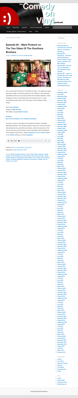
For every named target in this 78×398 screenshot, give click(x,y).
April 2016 (60, 236)
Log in (59, 378)
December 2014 (61, 268)
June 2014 (60, 280)
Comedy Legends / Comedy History (16, 31)
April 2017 (60, 212)
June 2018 (60, 184)
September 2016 (62, 226)
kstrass (8, 157)
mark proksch (20, 157)
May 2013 (60, 306)
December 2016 (61, 220)
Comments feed (62, 382)
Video (36, 31)
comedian (40, 154)
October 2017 (61, 200)
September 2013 (62, 298)
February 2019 (61, 168)
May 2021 (60, 114)
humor (33, 156)
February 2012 (61, 336)
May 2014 (60, 282)
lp (15, 157)
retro (34, 157)
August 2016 (61, 228)
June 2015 (60, 256)
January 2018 (61, 194)
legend (12, 157)
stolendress (19, 159)
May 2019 (60, 162)
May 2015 (60, 258)
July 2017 (60, 206)
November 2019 (61, 150)
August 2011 (61, 346)
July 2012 (60, 326)
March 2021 (60, 118)
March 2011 (60, 350)
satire (42, 157)
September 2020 (62, 130)
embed (59, 359)
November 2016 (61, 222)
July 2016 (60, 230)
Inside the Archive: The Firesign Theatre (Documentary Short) (64, 83)
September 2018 (62, 178)
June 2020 (60, 136)
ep (22, 156)
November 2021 (61, 102)
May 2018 (60, 186)
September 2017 (62, 202)
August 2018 (61, 180)
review (38, 157)
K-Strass (9, 116)
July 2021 (60, 110)
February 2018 (61, 192)
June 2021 (60, 112)
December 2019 (61, 148)
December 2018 (61, 172)
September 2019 (62, 154)
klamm (46, 156)
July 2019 (60, 158)
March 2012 (60, 334)
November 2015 (61, 246)
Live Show (60, 361)
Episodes (24, 27)
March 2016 (60, 238)
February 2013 (61, 312)
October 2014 (61, 272)
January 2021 (61, 122)
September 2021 (62, 106)
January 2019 (61, 170)
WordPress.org (61, 384)
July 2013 (60, 302)
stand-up (13, 159)
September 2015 (62, 250)
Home (8, 27)
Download (28, 147)
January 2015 (61, 266)
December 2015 (61, 244)
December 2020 (61, 124)
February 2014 (61, 288)
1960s (31, 154)
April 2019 (60, 164)
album (35, 154)
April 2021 (60, 116)
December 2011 (61, 340)
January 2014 (61, 290)
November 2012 (61, 318)
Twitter (12, 135)
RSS (25, 150)
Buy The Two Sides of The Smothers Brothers (21, 119)
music (26, 157)
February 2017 (61, 216)
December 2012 (61, 316)
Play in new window (18, 147)
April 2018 (60, 188)
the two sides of (33, 159)
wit (46, 159)
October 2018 (61, 176)
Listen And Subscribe (36, 27)
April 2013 (60, 308)
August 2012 (61, 324)
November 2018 (61, 174)
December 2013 (61, 292)
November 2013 (61, 294)
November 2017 (61, 198)
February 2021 (61, 120)
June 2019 (60, 160)
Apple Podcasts (18, 150)
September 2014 (62, 274)
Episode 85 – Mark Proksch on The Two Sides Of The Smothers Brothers (24, 48)
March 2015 (60, 262)
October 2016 (61, 224)
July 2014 (60, 278)
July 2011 (60, 348)
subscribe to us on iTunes (36, 132)
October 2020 (61, 128)
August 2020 (61, 132)
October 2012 (61, 320)
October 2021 (61, 104)
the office (26, 159)
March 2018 (60, 190)
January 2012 (61, 338)
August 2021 (61, 108)
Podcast (23, 154)
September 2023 (62, 96)
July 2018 (60, 182)
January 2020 (61, 146)
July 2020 (60, 134)
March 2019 (60, 166)
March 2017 (60, 214)
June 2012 (60, 328)
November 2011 (61, 342)
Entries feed (60, 380)
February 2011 (61, 352)
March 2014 (60, 286)
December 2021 (61, 100)
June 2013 (60, 304)
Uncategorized (61, 369)
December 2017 (61, 196)
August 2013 (61, 300)
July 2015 (60, 254)
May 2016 (60, 234)
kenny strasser (40, 156)
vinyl (44, 159)
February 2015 (61, 264)
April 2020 (60, 140)
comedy (46, 154)
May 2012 (60, 330)
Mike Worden (16, 109)
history (29, 156)
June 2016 (60, 232)
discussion (18, 156)
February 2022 (61, 98)
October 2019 (61, 152)
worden (8, 161)
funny (25, 156)
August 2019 (61, 156)
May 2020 (60, 138)
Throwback (60, 367)
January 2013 (61, 314)
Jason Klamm (14, 107)
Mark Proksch (23, 112)
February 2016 (61, 240)
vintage (40, 159)
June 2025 (60, 94)
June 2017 (60, 208)
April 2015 (60, 260)
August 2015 (61, 252)
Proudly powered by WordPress (39, 391)
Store (30, 31)
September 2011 (62, 344)
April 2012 (60, 332)
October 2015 (61, 248)
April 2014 (60, 284)
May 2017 (60, 210)
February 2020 (61, 144)
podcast (30, 157)
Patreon (47, 27)
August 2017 (61, 204)
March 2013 (60, 310)
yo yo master (14, 161)
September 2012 (62, 322)
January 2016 (61, 242)
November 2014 (61, 270)
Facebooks (29, 135)
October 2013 (61, 296)
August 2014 (61, 276)
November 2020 (61, 126)
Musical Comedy (15, 154)
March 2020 (60, 142)
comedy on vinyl (10, 156)
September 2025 (62, 92)
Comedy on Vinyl (27, 55)
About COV (16, 27)
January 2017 (61, 218)
